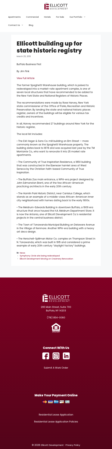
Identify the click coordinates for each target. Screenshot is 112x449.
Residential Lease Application (56, 414)
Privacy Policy (72, 445)
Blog (31, 25)
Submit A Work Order (56, 367)
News (22, 253)
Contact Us (14, 25)
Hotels (47, 16)
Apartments (14, 16)
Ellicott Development (52, 445)
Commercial (32, 16)
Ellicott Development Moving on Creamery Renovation (46, 258)
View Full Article (26, 78)
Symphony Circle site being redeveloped (40, 255)
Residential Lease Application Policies (56, 421)
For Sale (60, 16)
